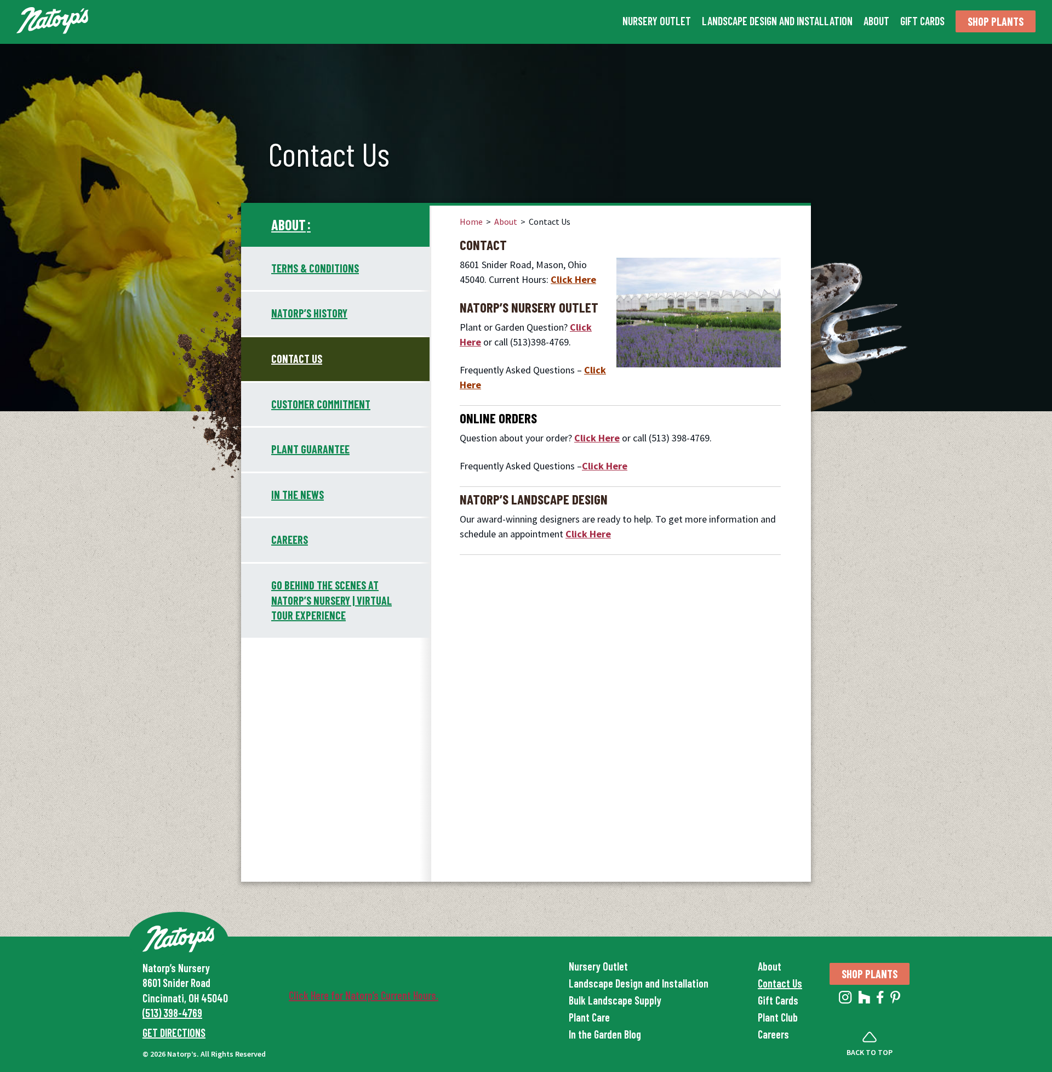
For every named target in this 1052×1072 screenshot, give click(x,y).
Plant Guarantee (310, 449)
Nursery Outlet (656, 20)
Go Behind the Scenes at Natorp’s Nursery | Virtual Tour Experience (331, 600)
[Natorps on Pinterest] (895, 999)
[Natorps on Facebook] (880, 999)
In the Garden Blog (605, 1034)
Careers (289, 539)
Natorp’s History (309, 313)
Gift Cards (922, 20)
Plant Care (589, 1017)
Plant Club (778, 1017)
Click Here (573, 279)
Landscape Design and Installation (777, 20)
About (876, 20)
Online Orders (498, 418)
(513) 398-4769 (172, 1012)
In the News (297, 494)
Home (471, 221)
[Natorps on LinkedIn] (845, 999)
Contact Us (296, 358)
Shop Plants (996, 21)
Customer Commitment (320, 404)
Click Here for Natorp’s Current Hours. (363, 995)
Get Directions (173, 1032)
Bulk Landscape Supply (615, 1000)
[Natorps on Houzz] (864, 999)
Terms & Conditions (315, 268)
